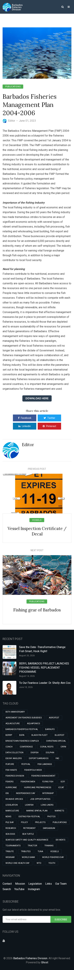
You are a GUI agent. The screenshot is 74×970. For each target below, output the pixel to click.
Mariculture (12, 811)
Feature (10, 764)
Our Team (61, 883)
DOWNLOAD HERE (37, 398)
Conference (26, 747)
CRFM (63, 747)
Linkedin (26, 426)
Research (11, 828)
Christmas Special (56, 741)
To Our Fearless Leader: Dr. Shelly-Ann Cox (45, 682)
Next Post (37, 550)
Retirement (29, 828)
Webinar (10, 857)
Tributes (25, 851)
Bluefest (59, 735)
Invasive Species (14, 799)
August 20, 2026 (27, 655)
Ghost (44, 962)
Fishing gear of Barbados (37, 610)
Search (7, 889)
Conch (9, 747)
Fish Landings (45, 764)
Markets (59, 811)
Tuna (40, 851)
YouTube (19, 889)
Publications (12, 86)
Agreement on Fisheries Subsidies (24, 717)
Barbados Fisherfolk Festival (22, 729)
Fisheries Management (43, 776)
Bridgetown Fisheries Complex (22, 741)
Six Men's (60, 840)
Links (48, 883)
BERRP (9, 735)
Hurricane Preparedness (37, 787)
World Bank (28, 857)
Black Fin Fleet (39, 735)
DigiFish (35, 752)
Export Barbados (38, 758)
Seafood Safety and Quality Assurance (27, 840)
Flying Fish (47, 781)
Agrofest (54, 717)
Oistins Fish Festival (29, 816)
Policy (24, 822)
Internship (48, 793)
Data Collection (14, 752)
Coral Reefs (46, 747)
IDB (7, 793)
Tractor (32, 845)
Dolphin (50, 752)
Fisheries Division (15, 776)
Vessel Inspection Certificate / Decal (37, 531)
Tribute (10, 851)
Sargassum (49, 828)
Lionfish (29, 805)
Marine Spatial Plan (36, 811)
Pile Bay (10, 822)
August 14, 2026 (27, 676)
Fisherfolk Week (33, 770)
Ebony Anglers (14, 758)
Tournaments (13, 845)
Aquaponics (33, 723)
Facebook (26, 418)
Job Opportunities (40, 799)
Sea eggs (10, 834)
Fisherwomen (28, 781)
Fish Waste (11, 770)
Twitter (51, 418)
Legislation (12, 805)
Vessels (36, 520)
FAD (57, 758)
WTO (39, 863)
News (8, 816)
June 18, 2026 (26, 687)
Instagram (34, 889)
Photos (51, 816)
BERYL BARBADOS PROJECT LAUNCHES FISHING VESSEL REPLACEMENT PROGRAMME (44, 667)
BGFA (21, 735)
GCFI (63, 781)
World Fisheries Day (53, 857)
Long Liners (47, 805)
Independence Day (25, 793)
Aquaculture (13, 723)
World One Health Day (17, 863)
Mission (20, 883)
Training (49, 845)
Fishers (9, 781)
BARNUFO (50, 729)
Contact (7, 883)
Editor (28, 444)
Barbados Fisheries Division (30, 958)
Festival (25, 764)
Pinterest (51, 426)
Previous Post (37, 469)
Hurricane (11, 787)
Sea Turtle (28, 834)
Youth (52, 863)
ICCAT (61, 787)
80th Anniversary (15, 712)
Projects (40, 822)
